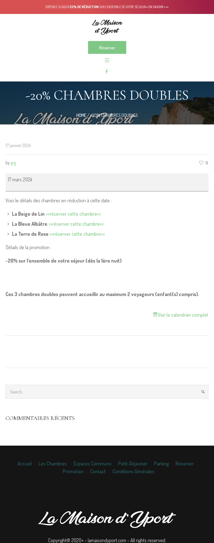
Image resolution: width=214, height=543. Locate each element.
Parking (161, 463)
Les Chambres (52, 463)
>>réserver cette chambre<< (73, 214)
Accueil (25, 463)
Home (81, 115)
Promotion (73, 471)
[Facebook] (106, 71)
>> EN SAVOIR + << (157, 7)
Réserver (185, 463)
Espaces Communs (92, 463)
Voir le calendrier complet (183, 315)
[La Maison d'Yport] (107, 27)
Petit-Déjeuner (132, 463)
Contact (98, 471)
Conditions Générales (133, 471)
